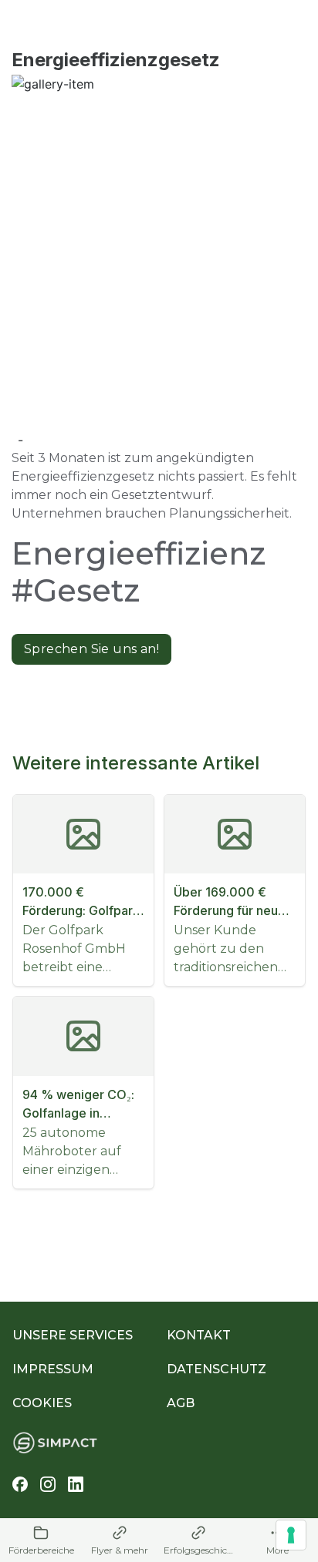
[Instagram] (48, 1484)
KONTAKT (199, 1335)
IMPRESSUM (52, 1369)
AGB (181, 1403)
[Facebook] (20, 1484)
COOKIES (42, 1403)
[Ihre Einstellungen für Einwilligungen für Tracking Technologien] (291, 1535)
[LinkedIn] (75, 1484)
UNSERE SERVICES (72, 1335)
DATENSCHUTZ (216, 1369)
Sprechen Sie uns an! (91, 649)
